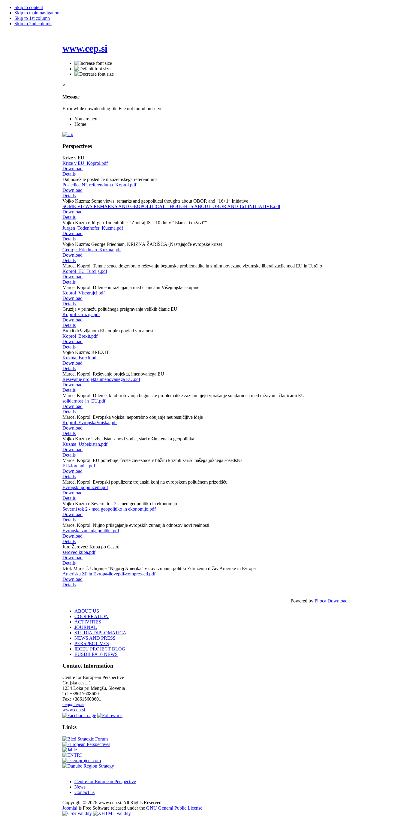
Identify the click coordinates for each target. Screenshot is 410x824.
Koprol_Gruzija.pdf (81, 314)
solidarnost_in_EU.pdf (83, 400)
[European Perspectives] (86, 744)
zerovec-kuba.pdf (78, 552)
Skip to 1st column (32, 18)
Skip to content (28, 7)
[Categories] (67, 134)
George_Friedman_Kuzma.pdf (91, 249)
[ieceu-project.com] (81, 760)
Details (69, 174)
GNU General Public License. (174, 807)
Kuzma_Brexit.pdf (80, 357)
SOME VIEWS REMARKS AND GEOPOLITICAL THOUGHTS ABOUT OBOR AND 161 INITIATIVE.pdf (171, 206)
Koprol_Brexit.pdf (80, 336)
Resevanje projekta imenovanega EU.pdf (101, 379)
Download (72, 168)
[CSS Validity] (77, 813)
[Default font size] (92, 68)
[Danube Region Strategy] (88, 765)
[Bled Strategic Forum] (85, 738)
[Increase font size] (93, 63)
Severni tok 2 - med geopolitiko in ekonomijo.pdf (109, 509)
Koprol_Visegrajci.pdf (83, 292)
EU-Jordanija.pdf (78, 465)
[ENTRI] (72, 755)
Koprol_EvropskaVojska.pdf (89, 422)
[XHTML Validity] (112, 813)
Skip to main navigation (36, 12)
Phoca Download (331, 600)
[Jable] (69, 749)
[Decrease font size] (94, 74)
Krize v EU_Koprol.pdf (85, 163)
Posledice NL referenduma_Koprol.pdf (99, 184)
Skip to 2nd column (33, 23)
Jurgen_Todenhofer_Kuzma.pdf (92, 228)
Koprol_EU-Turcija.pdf (84, 271)
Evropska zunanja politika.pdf (90, 530)
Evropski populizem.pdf (85, 487)
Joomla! (69, 807)
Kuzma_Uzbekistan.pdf (84, 444)
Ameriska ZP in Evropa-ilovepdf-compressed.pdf (108, 573)
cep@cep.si (73, 704)
